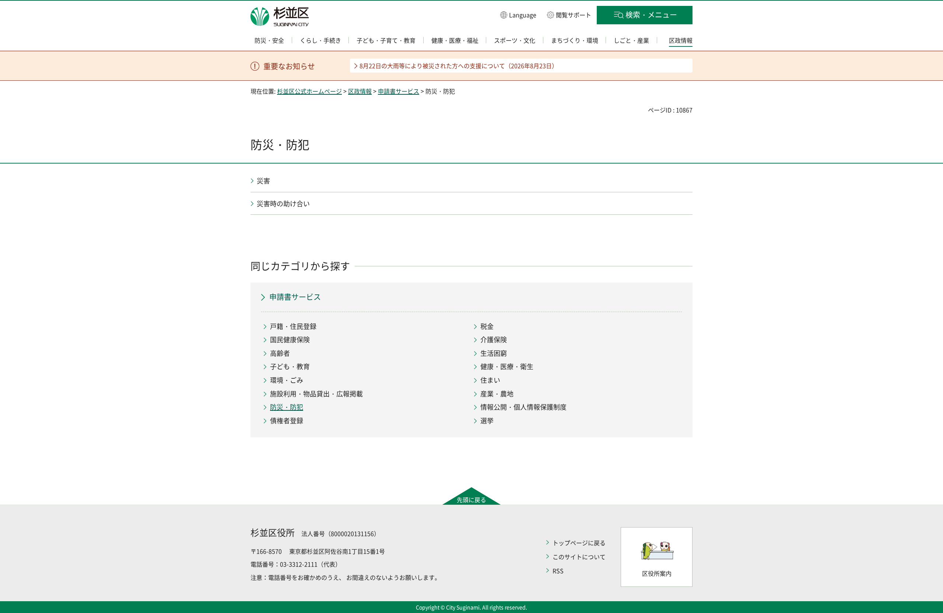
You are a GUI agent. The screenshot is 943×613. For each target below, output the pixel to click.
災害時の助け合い (283, 204)
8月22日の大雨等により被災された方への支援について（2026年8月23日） (459, 65)
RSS (558, 570)
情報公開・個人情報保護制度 (523, 407)
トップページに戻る (579, 542)
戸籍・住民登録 (293, 326)
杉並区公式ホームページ (309, 91)
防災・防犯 (286, 407)
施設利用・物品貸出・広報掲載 (316, 394)
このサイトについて (579, 556)
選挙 (487, 420)
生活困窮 (493, 353)
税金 (487, 326)
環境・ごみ (286, 380)
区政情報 (360, 91)
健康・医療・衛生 (506, 366)
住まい (490, 380)
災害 (263, 181)
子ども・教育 (290, 366)
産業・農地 (496, 394)
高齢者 (280, 353)
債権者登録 (286, 420)
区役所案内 (657, 573)
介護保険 (493, 339)
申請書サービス (398, 91)
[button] (518, 14)
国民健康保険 (290, 339)
